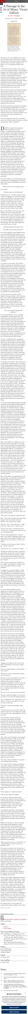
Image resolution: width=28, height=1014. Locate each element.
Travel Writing (7, 928)
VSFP (2, 1)
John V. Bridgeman (15, 15)
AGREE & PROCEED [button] (14, 1012)
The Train (8, 18)
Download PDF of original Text (12, 919)
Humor (6, 926)
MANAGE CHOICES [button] (14, 1007)
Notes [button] (3, 969)
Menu (16, 1)
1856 (20, 18)
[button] (16, 312)
